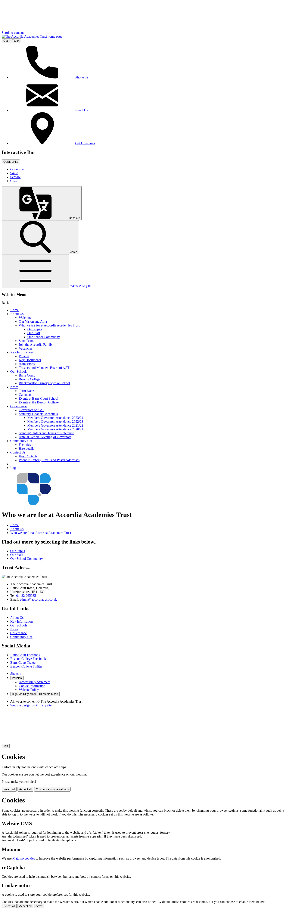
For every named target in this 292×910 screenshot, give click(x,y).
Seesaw (15, 177)
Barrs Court (27, 375)
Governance (18, 406)
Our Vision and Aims (33, 321)
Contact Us (17, 452)
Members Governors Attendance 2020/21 (55, 429)
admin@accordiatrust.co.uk (38, 599)
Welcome (25, 317)
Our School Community (43, 337)
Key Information (21, 352)
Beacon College (29, 379)
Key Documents (30, 360)
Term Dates (26, 391)
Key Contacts (28, 456)
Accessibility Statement (34, 682)
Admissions (27, 364)
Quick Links (10, 161)
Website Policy (29, 689)
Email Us (81, 110)
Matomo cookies (23, 858)
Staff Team (26, 341)
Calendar (25, 394)
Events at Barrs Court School (38, 398)
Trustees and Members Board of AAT (44, 367)
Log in (14, 468)
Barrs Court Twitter (23, 662)
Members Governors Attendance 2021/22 (55, 425)
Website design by (31, 705)
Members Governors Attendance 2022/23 (55, 421)
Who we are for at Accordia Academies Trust (49, 325)
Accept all (25, 789)
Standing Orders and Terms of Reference (46, 433)
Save (39, 906)
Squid (14, 173)
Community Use (21, 441)
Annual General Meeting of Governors (45, 437)
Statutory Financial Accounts (38, 414)
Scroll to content (13, 32)
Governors (17, 169)
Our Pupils (34, 329)
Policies (24, 356)
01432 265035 (26, 595)
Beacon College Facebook (28, 658)
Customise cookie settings (52, 789)
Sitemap (15, 673)
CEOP (14, 181)
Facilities (25, 444)
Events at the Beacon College (39, 402)
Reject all (9, 789)
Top (5, 746)
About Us (17, 314)
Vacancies (25, 348)
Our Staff (33, 333)
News (14, 387)
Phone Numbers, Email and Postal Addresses (49, 460)
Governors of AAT (31, 410)
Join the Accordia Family (36, 344)
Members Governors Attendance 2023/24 (55, 418)
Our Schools (18, 371)
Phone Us (81, 77)
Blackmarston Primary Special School (44, 383)
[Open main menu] (35, 271)
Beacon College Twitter (26, 666)
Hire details (26, 448)
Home (14, 310)
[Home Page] (32, 36)
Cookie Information (32, 686)
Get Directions (85, 143)
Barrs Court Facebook (25, 655)
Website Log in (80, 286)
